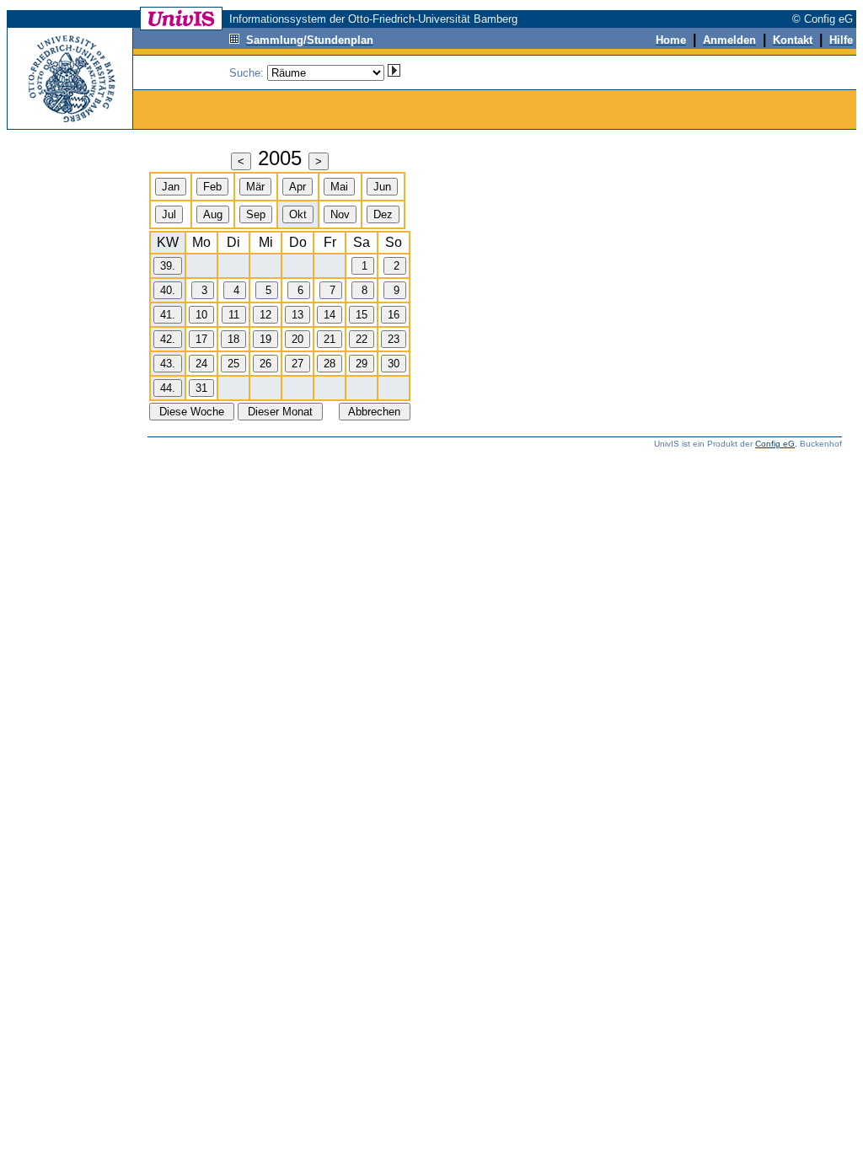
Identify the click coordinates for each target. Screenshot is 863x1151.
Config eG (775, 443)
